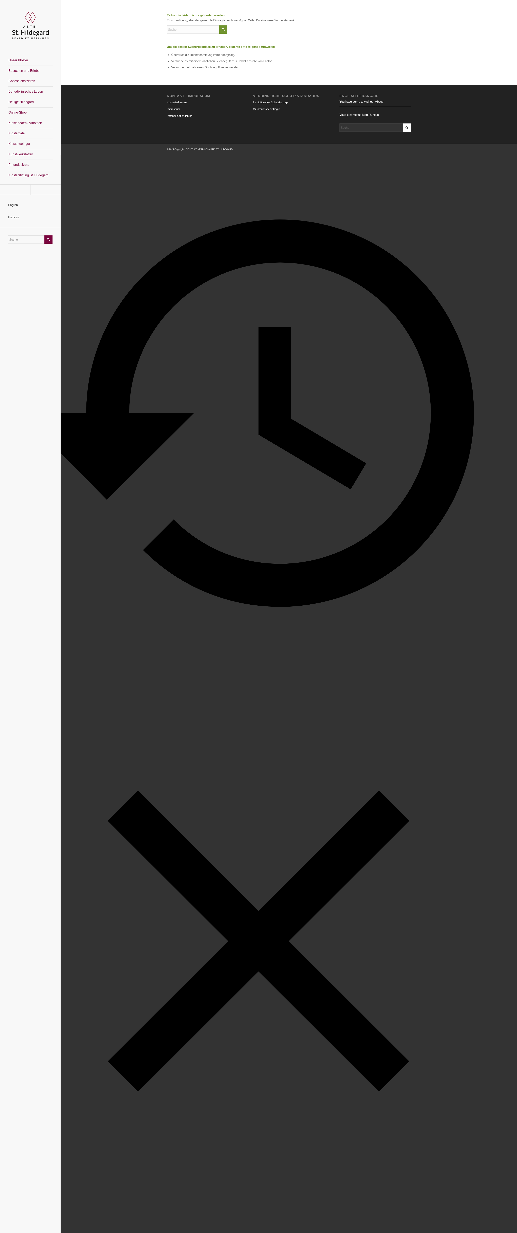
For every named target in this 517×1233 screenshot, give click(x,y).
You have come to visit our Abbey (361, 101)
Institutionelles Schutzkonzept (270, 102)
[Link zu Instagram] (45, 190)
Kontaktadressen (177, 102)
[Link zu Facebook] (15, 190)
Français (14, 217)
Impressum (173, 109)
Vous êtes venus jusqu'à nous (359, 114)
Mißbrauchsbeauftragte (266, 109)
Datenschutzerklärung (179, 115)
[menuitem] (30, 60)
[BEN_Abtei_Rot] (30, 25)
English (13, 205)
